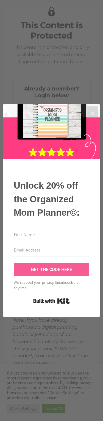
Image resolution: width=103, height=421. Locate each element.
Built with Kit (51, 301)
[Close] (92, 111)
